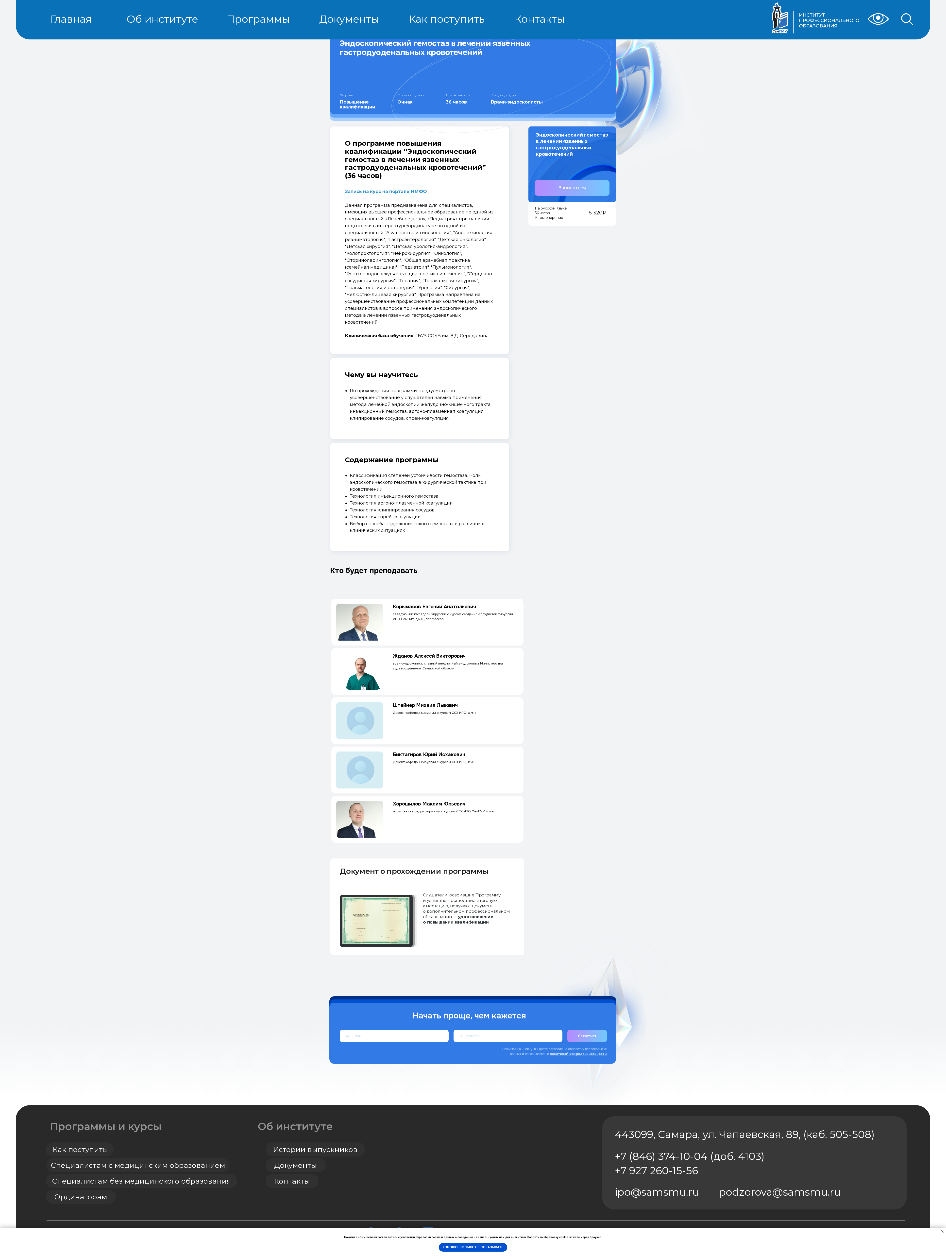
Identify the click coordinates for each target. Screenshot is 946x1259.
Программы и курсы (106, 1126)
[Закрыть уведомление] (942, 1231)
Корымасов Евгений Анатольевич (434, 607)
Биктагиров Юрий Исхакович (429, 755)
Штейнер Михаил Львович (425, 705)
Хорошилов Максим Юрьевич (429, 804)
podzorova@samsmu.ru (780, 1192)
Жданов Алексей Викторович (429, 656)
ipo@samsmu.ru (657, 1192)
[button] (572, 188)
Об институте (295, 1126)
